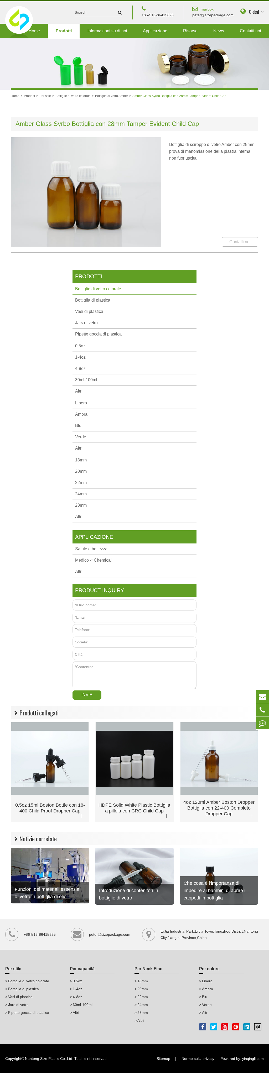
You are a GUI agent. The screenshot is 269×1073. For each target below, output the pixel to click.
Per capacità (82, 969)
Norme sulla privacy (198, 1058)
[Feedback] (262, 722)
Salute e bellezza (91, 549)
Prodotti (64, 31)
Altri (78, 391)
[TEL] (262, 709)
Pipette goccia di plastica (98, 334)
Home (34, 31)
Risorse (190, 31)
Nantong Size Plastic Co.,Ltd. (49, 1058)
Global (254, 12)
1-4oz (80, 357)
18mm (81, 460)
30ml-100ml (86, 380)
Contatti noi (250, 31)
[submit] (117, 12)
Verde (80, 437)
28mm (81, 505)
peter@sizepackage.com (213, 12)
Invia (86, 695)
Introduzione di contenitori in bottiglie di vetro (128, 894)
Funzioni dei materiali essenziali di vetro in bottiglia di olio (48, 893)
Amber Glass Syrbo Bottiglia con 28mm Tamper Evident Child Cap (179, 96)
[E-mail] (262, 696)
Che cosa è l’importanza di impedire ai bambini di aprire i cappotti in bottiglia (214, 891)
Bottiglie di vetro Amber (111, 96)
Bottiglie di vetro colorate (73, 96)
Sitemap (163, 1058)
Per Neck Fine (148, 969)
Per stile (45, 96)
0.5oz (80, 346)
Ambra (81, 414)
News (218, 31)
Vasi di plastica (89, 311)
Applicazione (155, 31)
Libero (81, 403)
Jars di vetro (86, 323)
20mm (81, 471)
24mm (81, 494)
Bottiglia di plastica (92, 300)
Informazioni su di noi (107, 31)
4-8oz (80, 368)
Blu (78, 425)
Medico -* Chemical (93, 560)
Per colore (209, 969)
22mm (81, 482)
